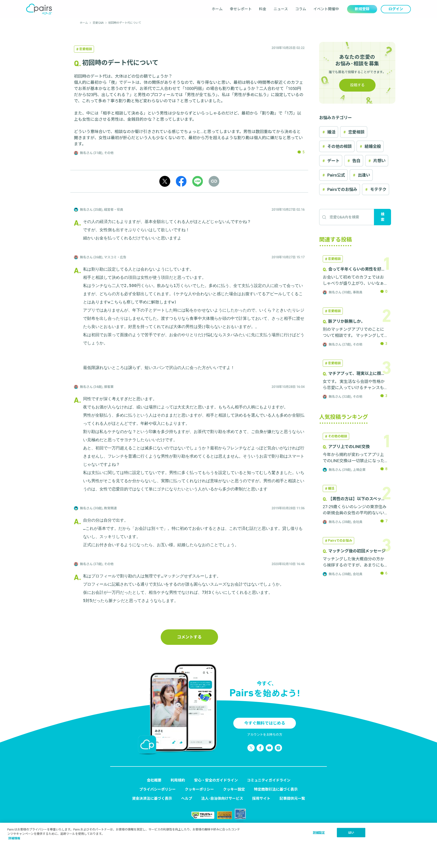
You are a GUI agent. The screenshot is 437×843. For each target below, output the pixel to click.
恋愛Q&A (98, 22)
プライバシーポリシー (157, 789)
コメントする (189, 637)
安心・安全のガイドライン (216, 780)
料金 (262, 9)
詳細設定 (319, 832)
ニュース (281, 9)
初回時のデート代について (124, 22)
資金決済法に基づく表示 (152, 798)
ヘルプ (186, 798)
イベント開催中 (326, 9)
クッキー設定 (234, 789)
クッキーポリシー (199, 789)
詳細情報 (14, 838)
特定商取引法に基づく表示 (276, 789)
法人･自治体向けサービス (222, 798)
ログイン (396, 9)
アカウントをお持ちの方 (264, 734)
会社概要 (154, 780)
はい (351, 832)
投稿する (357, 85)
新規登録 (362, 9)
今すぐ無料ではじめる (264, 723)
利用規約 (177, 780)
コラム (300, 9)
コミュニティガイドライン (268, 780)
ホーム (217, 9)
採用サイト (261, 798)
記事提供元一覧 (292, 798)
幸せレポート (241, 9)
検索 (382, 217)
